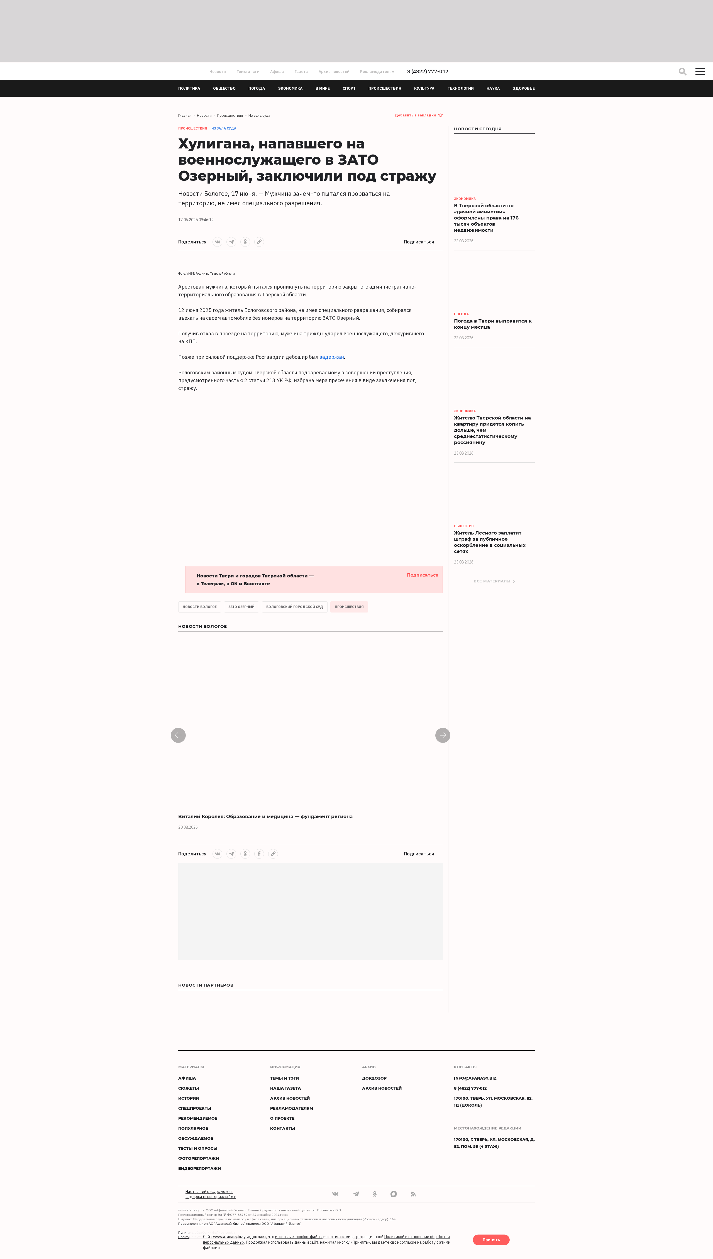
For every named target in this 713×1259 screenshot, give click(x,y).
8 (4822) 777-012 (427, 71)
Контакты (282, 1128)
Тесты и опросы (198, 1148)
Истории (188, 1098)
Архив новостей (334, 71)
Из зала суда (223, 128)
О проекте (282, 1118)
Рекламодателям (377, 71)
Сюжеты (188, 1088)
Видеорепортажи (199, 1168)
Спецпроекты (194, 1108)
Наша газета (285, 1088)
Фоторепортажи (198, 1158)
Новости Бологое (200, 607)
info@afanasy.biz (475, 1078)
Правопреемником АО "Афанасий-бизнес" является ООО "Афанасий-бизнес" (239, 1223)
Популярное (193, 1128)
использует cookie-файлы (299, 1237)
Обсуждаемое (195, 1138)
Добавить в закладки (415, 115)
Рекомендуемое (197, 1118)
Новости (217, 71)
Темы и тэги (248, 71)
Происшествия (349, 607)
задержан (331, 357)
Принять (491, 1240)
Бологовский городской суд (294, 607)
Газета (301, 71)
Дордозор (374, 1078)
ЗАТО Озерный (241, 607)
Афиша (277, 71)
